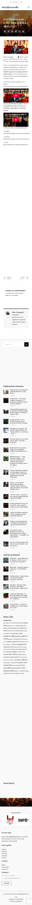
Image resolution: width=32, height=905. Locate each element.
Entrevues (4, 851)
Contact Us (5, 869)
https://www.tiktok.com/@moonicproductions (15, 144)
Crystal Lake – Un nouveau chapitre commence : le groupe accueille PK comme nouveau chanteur (18, 401)
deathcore (11, 625)
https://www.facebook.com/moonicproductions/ (16, 139)
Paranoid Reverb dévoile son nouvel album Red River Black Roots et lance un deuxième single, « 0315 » (19, 411)
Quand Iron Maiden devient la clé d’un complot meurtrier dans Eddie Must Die (19, 514)
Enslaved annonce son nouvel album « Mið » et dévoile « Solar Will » (19, 440)
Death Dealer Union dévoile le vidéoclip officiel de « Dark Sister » (19, 391)
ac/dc (6, 59)
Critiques (4, 849)
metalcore (8, 647)
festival (19, 631)
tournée (11, 673)
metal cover (18, 647)
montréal (11, 652)
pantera (22, 61)
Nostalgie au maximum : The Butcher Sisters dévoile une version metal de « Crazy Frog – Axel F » (19, 431)
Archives (4, 858)
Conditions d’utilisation (16, 901)
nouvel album (10, 654)
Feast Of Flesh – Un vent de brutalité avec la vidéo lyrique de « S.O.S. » (19, 606)
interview (24, 641)
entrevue (11, 631)
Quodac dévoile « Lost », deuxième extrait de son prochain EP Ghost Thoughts (18, 421)
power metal (12, 662)
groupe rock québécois (16, 639)
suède (17, 671)
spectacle (8, 671)
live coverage (19, 644)
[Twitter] (16, 2)
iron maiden (8, 644)
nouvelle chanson (11, 657)
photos (21, 660)
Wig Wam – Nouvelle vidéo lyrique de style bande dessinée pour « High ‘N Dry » (19, 586)
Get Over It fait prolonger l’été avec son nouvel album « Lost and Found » (19, 544)
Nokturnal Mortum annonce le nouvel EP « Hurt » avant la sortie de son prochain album (19, 505)
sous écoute (18, 668)
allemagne (7, 623)
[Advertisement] (16, 211)
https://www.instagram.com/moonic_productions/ (16, 133)
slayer (26, 61)
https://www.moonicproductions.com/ (17, 128)
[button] (4, 31)
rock (21, 665)
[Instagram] (18, 2)
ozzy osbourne (11, 660)
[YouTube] (21, 2)
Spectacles (4, 856)
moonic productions (14, 61)
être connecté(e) (16, 293)
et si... (21, 59)
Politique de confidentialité (16, 899)
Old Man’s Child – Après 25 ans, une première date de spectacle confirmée (19, 577)
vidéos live (19, 673)
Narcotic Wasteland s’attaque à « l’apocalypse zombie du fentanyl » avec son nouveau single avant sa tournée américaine (19, 474)
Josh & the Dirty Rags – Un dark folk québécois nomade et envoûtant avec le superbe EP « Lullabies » (19, 596)
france (9, 633)
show (7, 668)
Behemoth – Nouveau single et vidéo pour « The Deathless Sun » (19, 569)
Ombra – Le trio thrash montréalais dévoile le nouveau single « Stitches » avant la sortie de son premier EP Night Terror (19, 486)
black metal (17, 623)
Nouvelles (16, 15)
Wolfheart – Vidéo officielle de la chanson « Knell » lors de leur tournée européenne (19, 560)
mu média (20, 652)
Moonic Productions (8, 76)
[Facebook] (13, 2)
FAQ (16, 897)
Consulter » (12, 395)
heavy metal (13, 642)
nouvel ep (21, 654)
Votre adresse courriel (8, 875)
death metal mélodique (11, 628)
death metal (21, 625)
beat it (17, 59)
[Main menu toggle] (28, 7)
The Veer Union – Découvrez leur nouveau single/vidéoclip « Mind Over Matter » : (19, 496)
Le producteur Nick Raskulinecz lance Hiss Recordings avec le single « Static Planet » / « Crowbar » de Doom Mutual (19, 533)
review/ (15, 665)
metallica (13, 649)
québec (22, 662)
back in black (12, 59)
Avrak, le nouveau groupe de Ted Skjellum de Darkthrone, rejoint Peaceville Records (18, 523)
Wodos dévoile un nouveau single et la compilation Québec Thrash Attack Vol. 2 (18, 449)
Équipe (3, 865)
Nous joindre (5, 867)
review (7, 665)
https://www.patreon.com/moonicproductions (15, 86)
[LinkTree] (10, 2)
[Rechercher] (26, 344)
